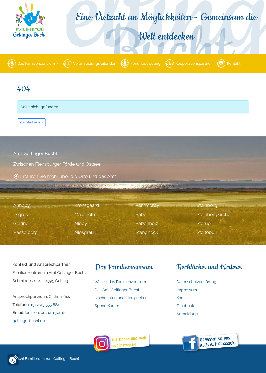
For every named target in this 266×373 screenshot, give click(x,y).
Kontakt (233, 63)
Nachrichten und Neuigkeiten (121, 297)
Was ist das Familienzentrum (120, 281)
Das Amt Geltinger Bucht (117, 289)
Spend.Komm (107, 305)
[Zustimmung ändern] (13, 360)
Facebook (185, 305)
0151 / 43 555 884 (43, 304)
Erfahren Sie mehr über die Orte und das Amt (67, 176)
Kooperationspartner (193, 63)
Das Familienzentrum (36, 63)
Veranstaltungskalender (94, 63)
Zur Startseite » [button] (31, 122)
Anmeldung (187, 313)
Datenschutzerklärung (196, 281)
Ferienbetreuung (145, 63)
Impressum (186, 289)
